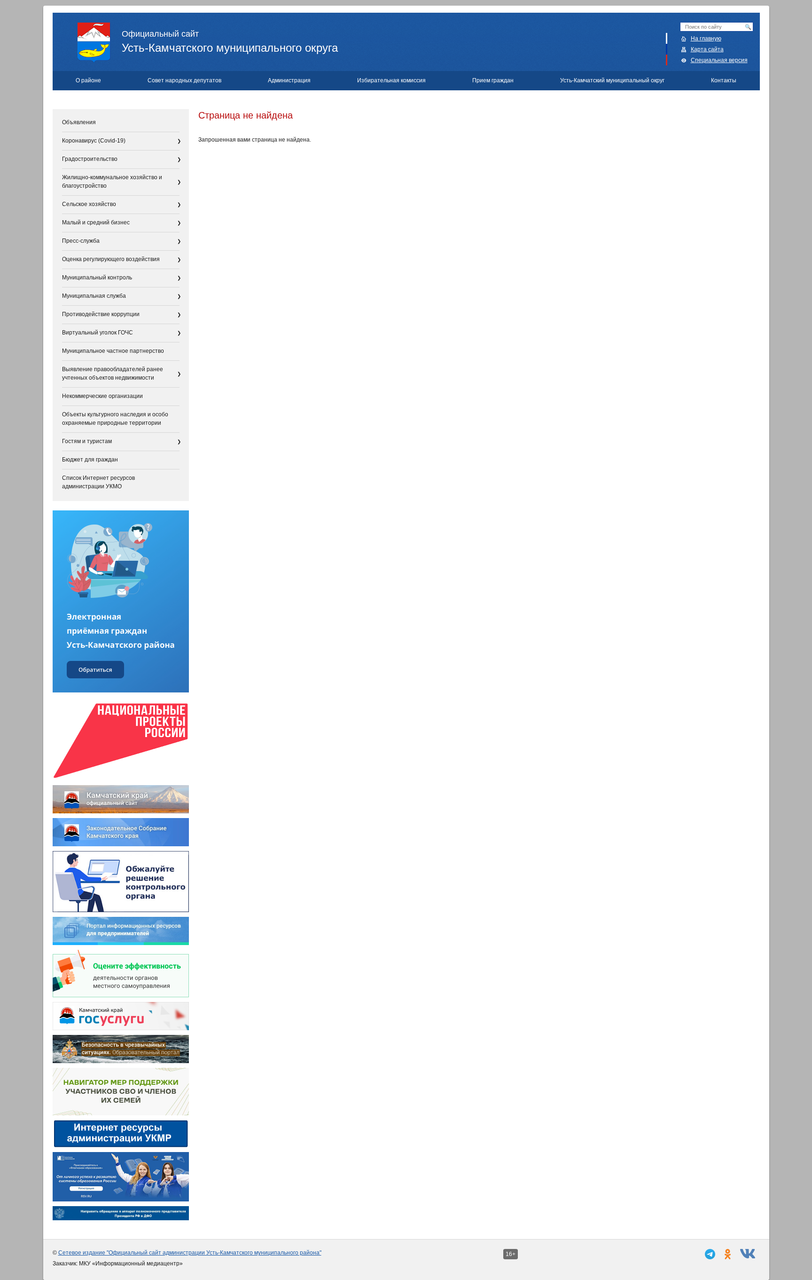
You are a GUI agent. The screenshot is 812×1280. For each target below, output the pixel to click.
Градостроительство (89, 159)
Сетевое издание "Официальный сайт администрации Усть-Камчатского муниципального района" (189, 1252)
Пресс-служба (81, 241)
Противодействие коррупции (101, 314)
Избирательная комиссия (391, 80)
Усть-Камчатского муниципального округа (230, 41)
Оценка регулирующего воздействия (111, 259)
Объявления (79, 122)
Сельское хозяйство (89, 204)
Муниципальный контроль (97, 277)
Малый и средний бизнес (96, 222)
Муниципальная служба (94, 296)
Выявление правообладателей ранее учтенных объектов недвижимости (112, 373)
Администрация (289, 80)
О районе (88, 80)
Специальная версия (719, 60)
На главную (706, 38)
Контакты (723, 80)
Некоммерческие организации (102, 396)
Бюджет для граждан (90, 459)
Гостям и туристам (87, 441)
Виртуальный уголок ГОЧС (97, 332)
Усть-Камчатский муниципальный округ (612, 80)
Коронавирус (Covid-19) (93, 140)
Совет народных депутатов (184, 80)
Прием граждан (493, 80)
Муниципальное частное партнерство (113, 351)
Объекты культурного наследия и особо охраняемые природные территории (115, 418)
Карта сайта (707, 49)
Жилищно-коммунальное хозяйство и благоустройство (112, 181)
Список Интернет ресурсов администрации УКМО (98, 482)
